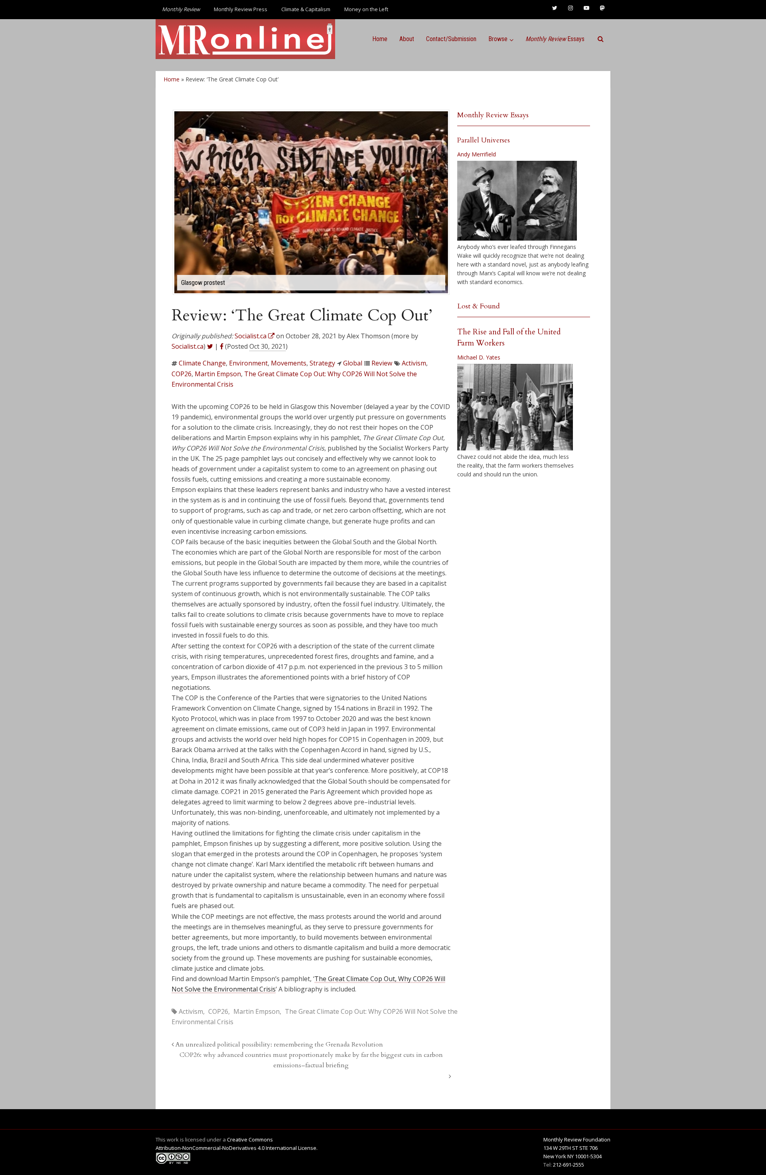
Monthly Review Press (240, 9)
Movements (288, 363)
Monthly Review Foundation (576, 1139)
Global (352, 363)
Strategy (322, 363)
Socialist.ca (187, 346)
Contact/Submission (451, 39)
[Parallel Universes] (517, 201)
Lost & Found (478, 306)
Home (379, 39)
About (406, 39)
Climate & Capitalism (305, 9)
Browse (497, 39)
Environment (248, 363)
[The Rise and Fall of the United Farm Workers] (515, 407)
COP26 (182, 373)
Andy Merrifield (476, 154)
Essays (554, 39)
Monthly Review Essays (493, 115)
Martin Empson (218, 373)
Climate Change (202, 363)
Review (381, 363)
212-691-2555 (568, 1164)
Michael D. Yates (478, 357)
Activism (414, 363)
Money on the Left (366, 9)
